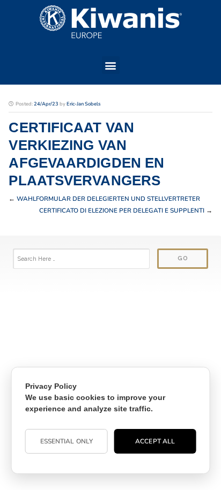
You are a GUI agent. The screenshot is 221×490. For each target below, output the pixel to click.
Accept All (155, 441)
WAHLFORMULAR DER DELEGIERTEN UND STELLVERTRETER (108, 198)
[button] (111, 65)
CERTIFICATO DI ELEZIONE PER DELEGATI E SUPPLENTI (121, 210)
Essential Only (66, 441)
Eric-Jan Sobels (84, 104)
